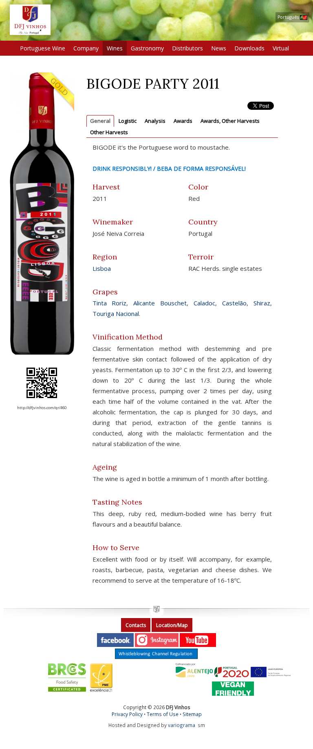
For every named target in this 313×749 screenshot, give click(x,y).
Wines (115, 48)
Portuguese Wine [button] (42, 48)
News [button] (218, 48)
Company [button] (86, 48)
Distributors (187, 48)
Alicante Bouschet (160, 303)
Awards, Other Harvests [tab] (230, 120)
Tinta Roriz (110, 303)
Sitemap (192, 714)
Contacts (136, 625)
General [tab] (100, 120)
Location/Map (172, 625)
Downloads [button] (249, 48)
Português (289, 17)
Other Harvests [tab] (109, 132)
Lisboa (102, 268)
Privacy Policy (127, 714)
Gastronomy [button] (147, 48)
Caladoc (204, 303)
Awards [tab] (183, 120)
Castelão (234, 303)
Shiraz (261, 303)
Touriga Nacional (116, 313)
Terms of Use (163, 714)
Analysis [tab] (155, 120)
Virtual (281, 48)
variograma (181, 725)
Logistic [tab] (128, 120)
